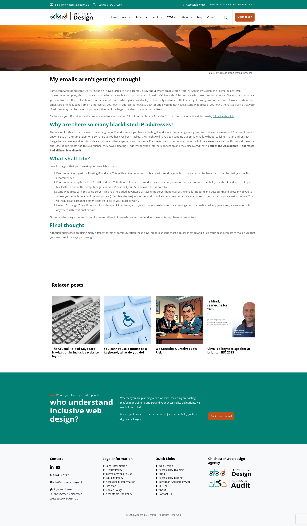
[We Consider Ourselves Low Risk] (179, 321)
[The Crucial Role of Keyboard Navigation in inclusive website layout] (76, 321)
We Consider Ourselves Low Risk (176, 350)
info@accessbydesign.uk (67, 482)
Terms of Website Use (118, 474)
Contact (212, 17)
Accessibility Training (171, 470)
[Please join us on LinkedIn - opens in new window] (51, 467)
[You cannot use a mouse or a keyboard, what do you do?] (127, 321)
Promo (140, 17)
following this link (223, 116)
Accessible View (195, 4)
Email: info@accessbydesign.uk (72, 4)
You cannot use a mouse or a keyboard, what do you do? (125, 350)
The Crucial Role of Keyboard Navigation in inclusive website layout (75, 352)
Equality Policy (114, 478)
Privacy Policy (113, 470)
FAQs (252, 4)
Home (113, 17)
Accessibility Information (120, 482)
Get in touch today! (221, 416)
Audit (155, 17)
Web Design (165, 466)
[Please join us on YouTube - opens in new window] (58, 467)
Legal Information (116, 466)
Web (124, 17)
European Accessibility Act (174, 482)
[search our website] (225, 17)
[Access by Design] (71, 16)
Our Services (240, 4)
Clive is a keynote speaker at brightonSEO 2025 (228, 350)
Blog (199, 17)
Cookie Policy (113, 490)
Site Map (110, 486)
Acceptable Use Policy (118, 494)
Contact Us (165, 494)
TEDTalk (172, 17)
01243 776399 (61, 475)
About (185, 17)
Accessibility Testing (170, 478)
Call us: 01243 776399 (110, 4)
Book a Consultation (220, 4)
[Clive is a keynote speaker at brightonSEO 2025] (231, 321)
